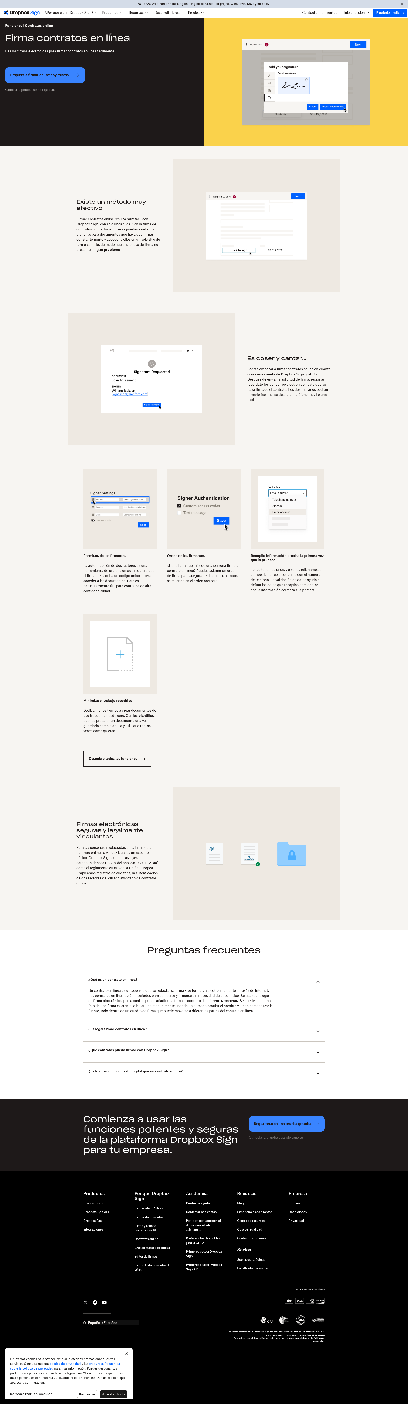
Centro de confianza (251, 1238)
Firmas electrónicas (149, 1208)
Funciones (13, 25)
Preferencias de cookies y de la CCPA (203, 1241)
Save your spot (257, 4)
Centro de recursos (251, 1220)
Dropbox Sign (93, 1203)
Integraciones (93, 1229)
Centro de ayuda (198, 1203)
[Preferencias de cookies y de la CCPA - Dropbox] (69, 1373)
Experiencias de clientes (254, 1212)
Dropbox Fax (92, 1220)
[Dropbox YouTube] (104, 1302)
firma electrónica (107, 1001)
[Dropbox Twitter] (85, 1302)
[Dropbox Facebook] (95, 1302)
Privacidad (296, 1220)
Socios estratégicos (251, 1259)
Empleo (294, 1203)
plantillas (146, 715)
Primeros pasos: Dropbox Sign (204, 1254)
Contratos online (146, 1239)
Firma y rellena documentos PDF (147, 1228)
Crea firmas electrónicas (152, 1248)
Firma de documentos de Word (152, 1267)
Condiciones (298, 1212)
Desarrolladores (167, 12)
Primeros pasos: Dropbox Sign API (204, 1267)
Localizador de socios (252, 1268)
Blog (240, 1203)
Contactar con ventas (319, 12)
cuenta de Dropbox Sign (284, 374)
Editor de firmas (146, 1256)
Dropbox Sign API (96, 1212)
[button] (70, 13)
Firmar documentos (149, 1217)
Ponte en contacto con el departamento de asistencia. (203, 1225)
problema (112, 250)
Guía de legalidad (249, 1229)
